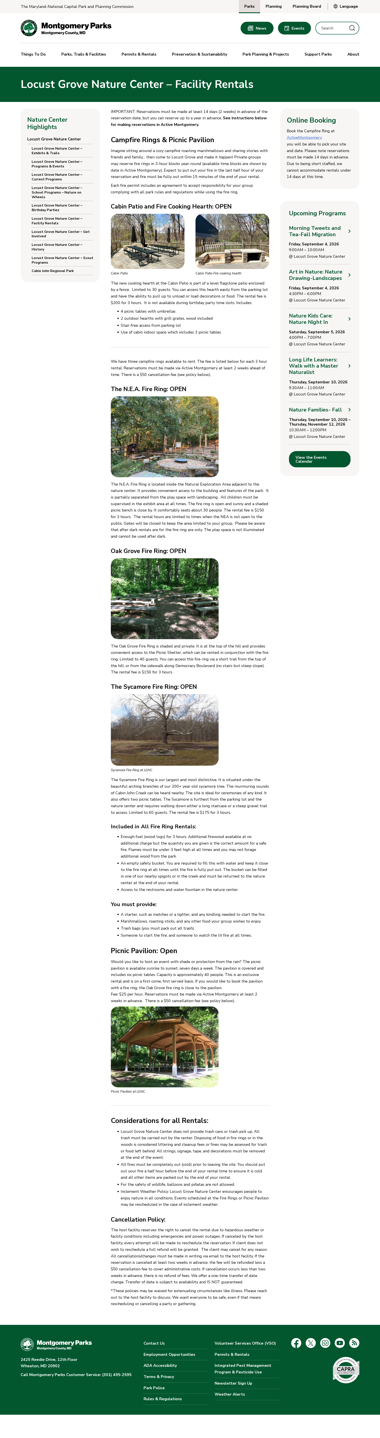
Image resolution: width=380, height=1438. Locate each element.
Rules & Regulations (163, 1399)
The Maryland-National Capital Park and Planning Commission (77, 6)
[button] (34, 55)
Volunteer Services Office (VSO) (245, 1343)
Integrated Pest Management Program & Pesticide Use (243, 1369)
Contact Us (154, 1343)
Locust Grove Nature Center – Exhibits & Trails (57, 151)
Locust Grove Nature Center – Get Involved (61, 234)
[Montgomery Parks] (66, 28)
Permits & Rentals (232, 1354)
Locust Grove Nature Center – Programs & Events (57, 164)
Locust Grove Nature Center (54, 139)
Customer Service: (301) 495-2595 (76, 1374)
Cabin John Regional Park (53, 270)
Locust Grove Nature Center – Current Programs (57, 177)
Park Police (154, 1388)
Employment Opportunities (169, 1354)
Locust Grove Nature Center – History (57, 247)
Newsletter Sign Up (233, 1383)
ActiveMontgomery (304, 137)
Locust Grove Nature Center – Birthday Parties (57, 207)
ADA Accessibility (160, 1365)
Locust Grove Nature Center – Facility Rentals (57, 221)
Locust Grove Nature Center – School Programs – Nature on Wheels (57, 192)
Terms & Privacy (159, 1376)
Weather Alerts (230, 1394)
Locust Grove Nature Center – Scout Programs (62, 260)
